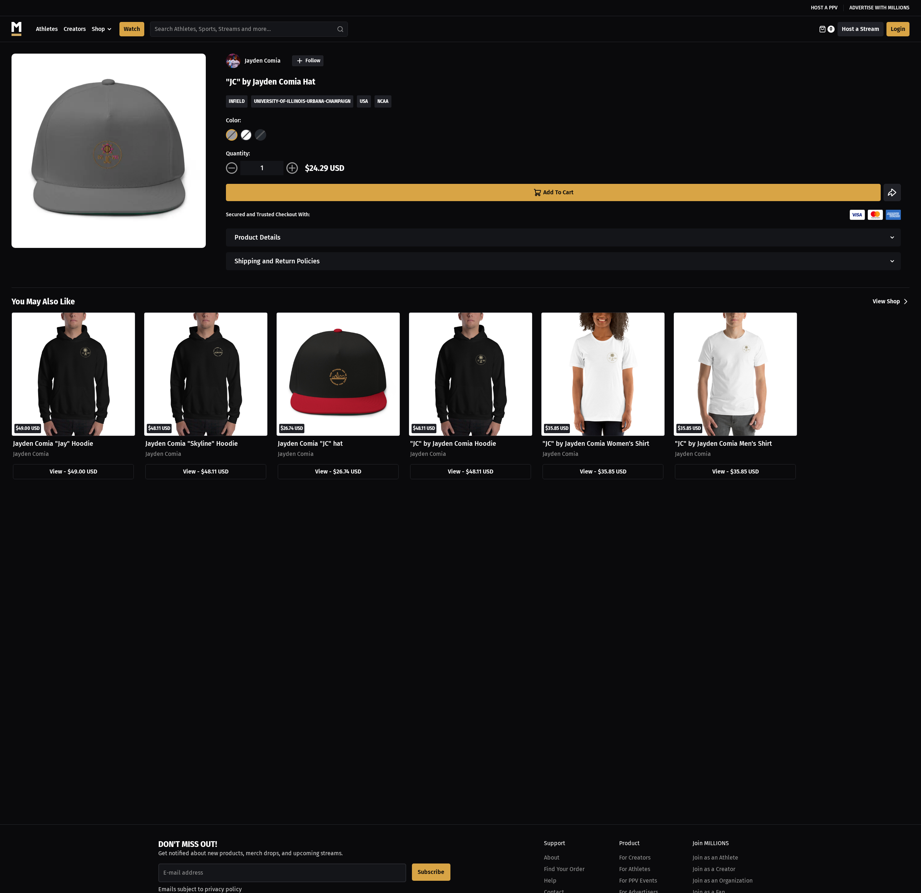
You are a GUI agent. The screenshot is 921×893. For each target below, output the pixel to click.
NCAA (383, 101)
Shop (98, 29)
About (551, 857)
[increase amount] (292, 168)
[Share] (892, 192)
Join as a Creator (714, 869)
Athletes (47, 29)
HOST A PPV (824, 8)
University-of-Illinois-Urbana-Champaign (302, 101)
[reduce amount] (231, 168)
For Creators (634, 857)
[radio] (231, 135)
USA (364, 101)
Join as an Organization (723, 880)
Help (550, 880)
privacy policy (223, 889)
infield (237, 101)
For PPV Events (638, 880)
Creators (75, 29)
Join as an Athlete (715, 857)
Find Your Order (564, 869)
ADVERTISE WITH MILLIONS (879, 8)
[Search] (341, 29)
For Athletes (634, 869)
